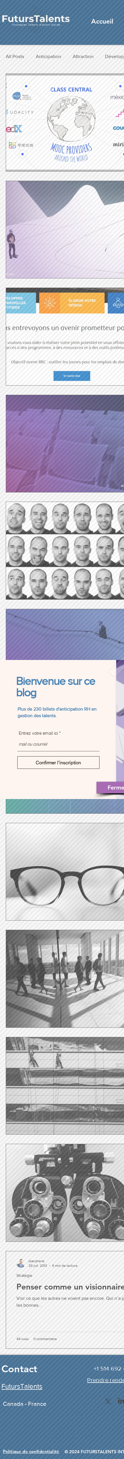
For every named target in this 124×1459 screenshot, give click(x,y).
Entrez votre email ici (38, 733)
